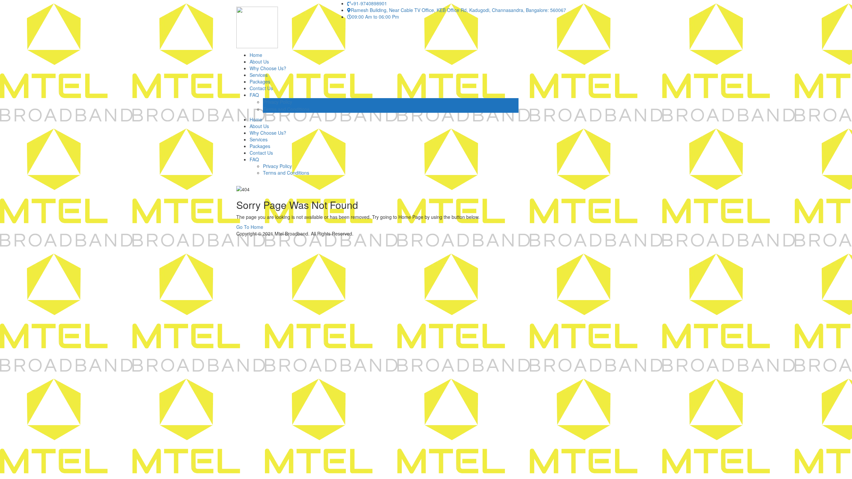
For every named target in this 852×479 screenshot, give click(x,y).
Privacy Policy (277, 101)
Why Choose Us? (268, 68)
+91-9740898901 (369, 3)
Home (256, 55)
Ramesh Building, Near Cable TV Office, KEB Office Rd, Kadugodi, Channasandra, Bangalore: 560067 (458, 10)
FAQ (254, 94)
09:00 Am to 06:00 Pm (375, 16)
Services (259, 75)
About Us (259, 61)
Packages (260, 81)
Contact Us (261, 88)
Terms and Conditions (286, 109)
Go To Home (249, 227)
